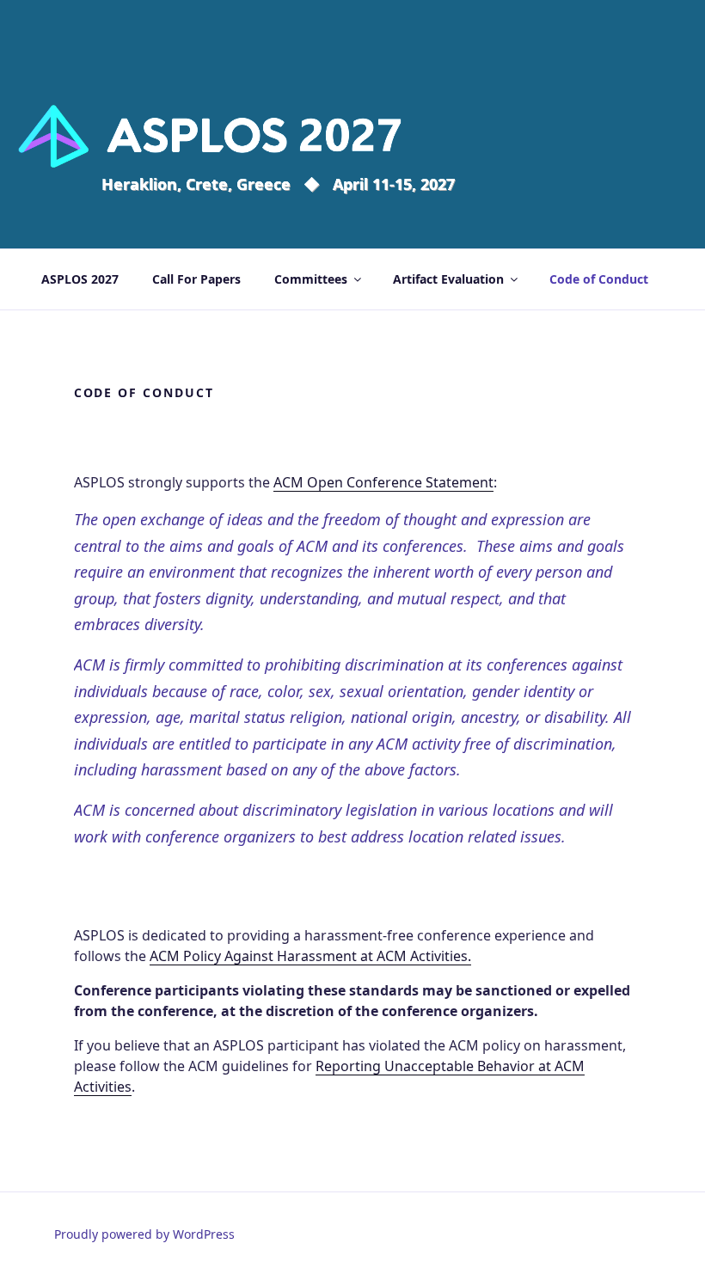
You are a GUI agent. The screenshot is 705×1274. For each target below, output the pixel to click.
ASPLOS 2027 (80, 279)
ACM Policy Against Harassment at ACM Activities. (310, 955)
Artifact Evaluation (448, 279)
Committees (310, 279)
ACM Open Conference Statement (383, 482)
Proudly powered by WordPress (144, 1234)
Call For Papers (196, 279)
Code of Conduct (598, 279)
